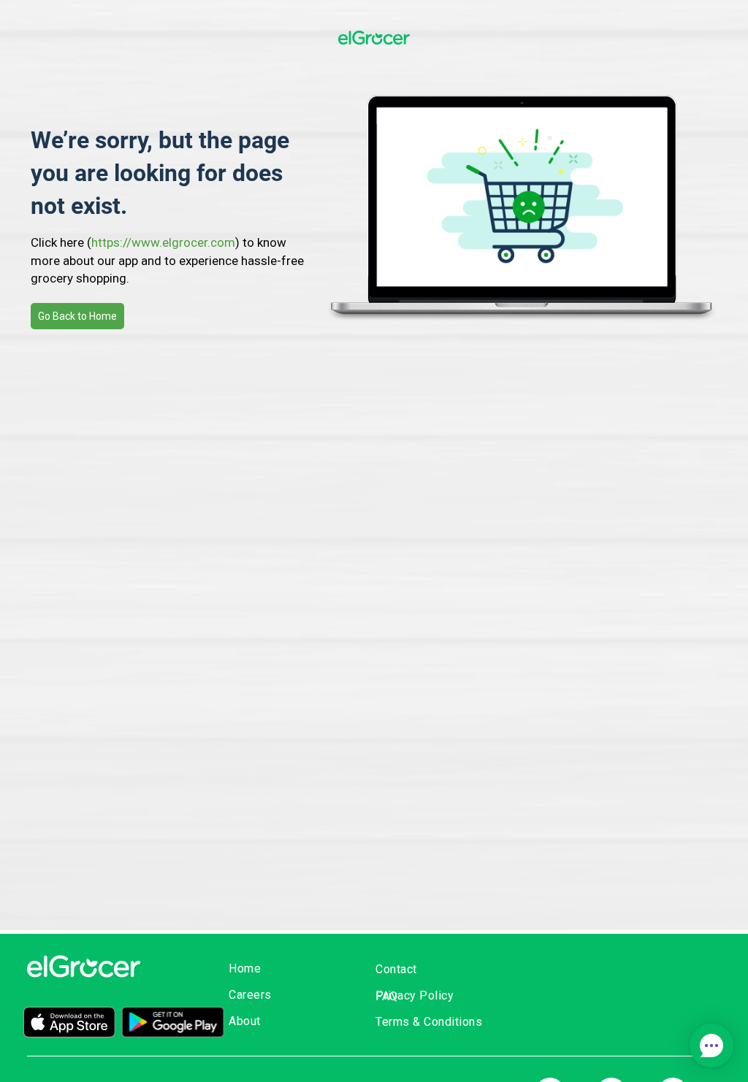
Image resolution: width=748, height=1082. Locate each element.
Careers (250, 995)
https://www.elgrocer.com (163, 242)
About (245, 1021)
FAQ (386, 996)
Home (245, 968)
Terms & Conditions (428, 1022)
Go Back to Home (77, 316)
